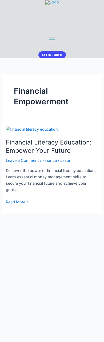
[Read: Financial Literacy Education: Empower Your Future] (32, 129)
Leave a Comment (22, 160)
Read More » (17, 202)
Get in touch (52, 55)
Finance (49, 160)
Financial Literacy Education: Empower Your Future (49, 146)
